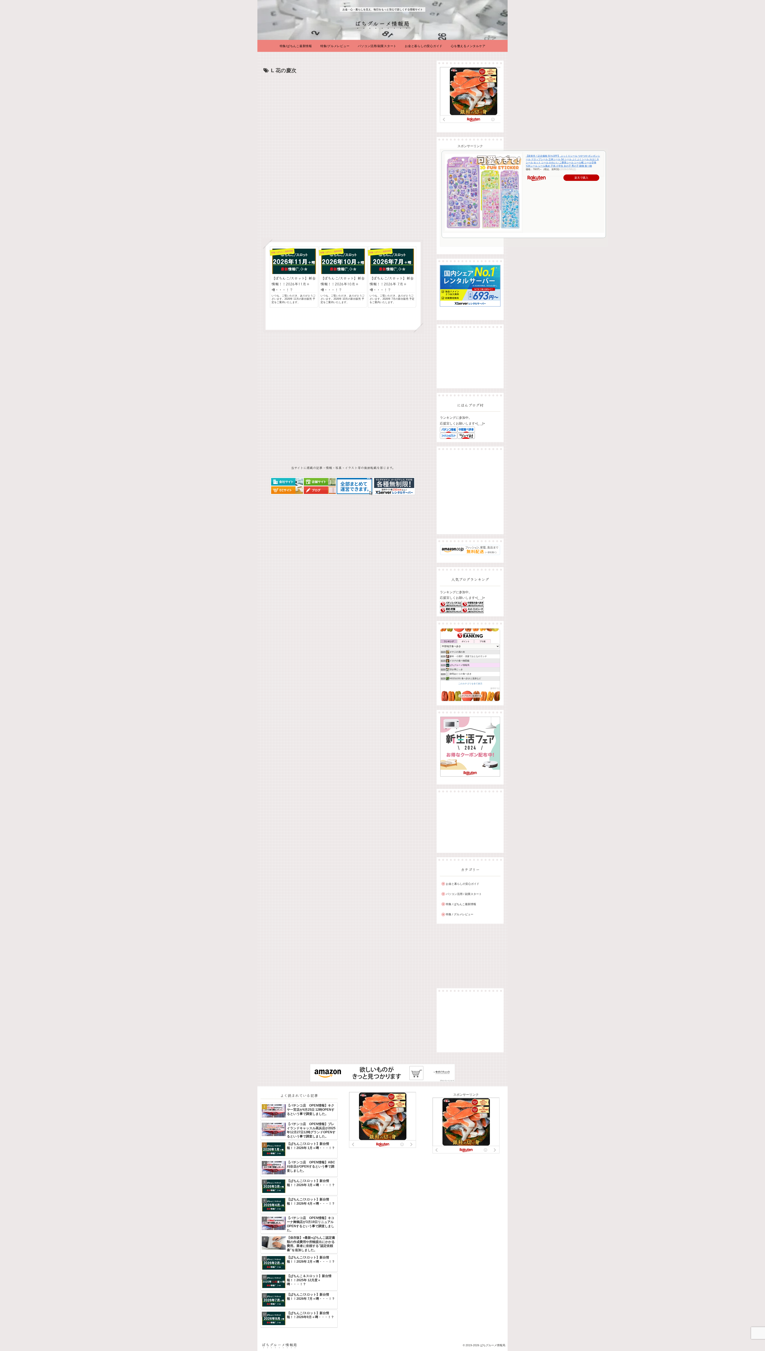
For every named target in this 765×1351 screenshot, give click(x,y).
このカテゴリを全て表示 (470, 683)
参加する (495, 688)
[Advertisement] (343, 105)
